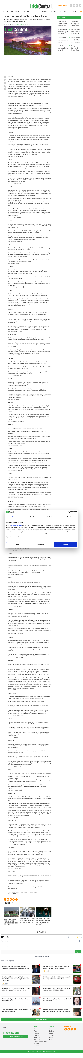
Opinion (51, 1033)
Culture (51, 1035)
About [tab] (69, 517)
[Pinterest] (80, 5)
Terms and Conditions (40, 1041)
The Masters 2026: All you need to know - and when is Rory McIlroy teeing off (43, 921)
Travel (51, 1037)
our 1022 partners (16, 525)
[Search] (81, 12)
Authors (36, 1029)
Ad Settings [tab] (50, 517)
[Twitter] (74, 5)
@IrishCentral (20, 24)
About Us (36, 1033)
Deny (17, 544)
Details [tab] (32, 517)
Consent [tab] (14, 517)
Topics (36, 1031)
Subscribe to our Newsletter (16, 1036)
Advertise (37, 1037)
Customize (41, 544)
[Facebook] (71, 5)
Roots (51, 1039)
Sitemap (36, 1046)
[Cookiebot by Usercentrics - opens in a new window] (70, 512)
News (51, 1029)
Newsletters (63, 5)
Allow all (65, 544)
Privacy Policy (38, 1039)
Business (51, 1031)
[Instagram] (77, 5)
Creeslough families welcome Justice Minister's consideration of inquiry (11, 922)
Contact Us (37, 1035)
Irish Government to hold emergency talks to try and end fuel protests (27, 920)
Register (36, 1043)
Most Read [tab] (61, 17)
